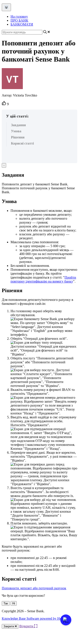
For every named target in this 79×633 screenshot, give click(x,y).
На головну (19, 16)
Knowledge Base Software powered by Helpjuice (36, 618)
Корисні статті (22, 143)
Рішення (18, 137)
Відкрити (26, 626)
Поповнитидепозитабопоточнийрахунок (34, 588)
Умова (16, 131)
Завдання (18, 125)
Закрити (9, 626)
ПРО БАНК (19, 20)
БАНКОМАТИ (22, 24)
